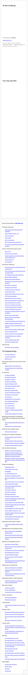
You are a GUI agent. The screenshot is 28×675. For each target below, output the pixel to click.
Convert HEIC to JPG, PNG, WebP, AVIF (14, 502)
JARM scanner (8, 359)
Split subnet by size (9, 388)
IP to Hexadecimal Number (11, 401)
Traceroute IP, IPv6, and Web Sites (13, 592)
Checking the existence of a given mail (14, 300)
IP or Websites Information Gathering (14, 275)
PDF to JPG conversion (10, 490)
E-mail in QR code (9, 651)
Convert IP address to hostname (13, 309)
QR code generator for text (11, 638)
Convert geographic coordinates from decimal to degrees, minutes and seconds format (15, 627)
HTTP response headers (11, 296)
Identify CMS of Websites (11, 277)
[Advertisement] (14, 22)
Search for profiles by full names (13, 305)
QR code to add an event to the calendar (15, 659)
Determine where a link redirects (13, 298)
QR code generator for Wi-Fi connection (15, 653)
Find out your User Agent (11, 253)
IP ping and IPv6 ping (10, 590)
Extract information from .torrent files (14, 482)
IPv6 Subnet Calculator (10, 377)
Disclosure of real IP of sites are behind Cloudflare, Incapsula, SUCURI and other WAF (15, 460)
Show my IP (8, 251)
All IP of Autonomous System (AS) (13, 242)
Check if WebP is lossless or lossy (13, 510)
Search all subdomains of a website (13, 567)
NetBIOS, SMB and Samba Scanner (13, 323)
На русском (8, 671)
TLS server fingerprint (10, 356)
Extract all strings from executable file (14, 614)
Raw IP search (8, 666)
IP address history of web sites (12, 289)
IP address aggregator (10, 381)
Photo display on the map (11, 469)
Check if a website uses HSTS (12, 340)
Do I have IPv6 (8, 262)
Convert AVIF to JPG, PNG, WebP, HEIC (14, 516)
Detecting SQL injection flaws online (14, 535)
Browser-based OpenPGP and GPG (13, 445)
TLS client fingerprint (10, 354)
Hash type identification (11, 597)
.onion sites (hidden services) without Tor (15, 321)
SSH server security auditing (12, 347)
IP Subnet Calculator (10, 375)
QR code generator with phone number (14, 642)
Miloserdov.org (19, 223)
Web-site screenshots (10, 494)
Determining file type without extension (15, 612)
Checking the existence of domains (13, 307)
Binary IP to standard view (11, 390)
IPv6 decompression (10, 408)
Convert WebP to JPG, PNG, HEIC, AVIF (14, 508)
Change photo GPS (9, 467)
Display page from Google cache (13, 366)
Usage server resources (11, 664)
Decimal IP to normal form (11, 394)
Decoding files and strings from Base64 (14, 443)
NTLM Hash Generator (10, 600)
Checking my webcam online (12, 496)
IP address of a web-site (11, 287)
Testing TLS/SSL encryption (11, 554)
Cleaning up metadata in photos (13, 475)
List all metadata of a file (11, 473)
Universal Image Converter (11, 484)
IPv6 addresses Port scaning (12, 552)
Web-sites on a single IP (11, 285)
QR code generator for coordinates (13, 640)
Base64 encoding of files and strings (14, 441)
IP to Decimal (8, 397)
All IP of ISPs (8, 238)
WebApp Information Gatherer (12, 279)
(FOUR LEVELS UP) (7, 40)
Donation (7, 668)
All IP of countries (9, 236)
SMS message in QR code (11, 648)
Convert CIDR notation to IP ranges (13, 414)
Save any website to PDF (11, 331)
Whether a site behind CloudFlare (13, 450)
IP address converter (10, 379)
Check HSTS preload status (11, 342)
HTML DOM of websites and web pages (14, 329)
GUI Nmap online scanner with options (14, 550)
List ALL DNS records (10, 292)
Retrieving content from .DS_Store (13, 620)
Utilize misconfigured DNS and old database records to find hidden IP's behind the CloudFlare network (14, 454)
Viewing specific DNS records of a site (14, 294)
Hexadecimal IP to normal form (12, 399)
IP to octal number (9, 405)
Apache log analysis (10, 588)
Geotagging (8, 471)
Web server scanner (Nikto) (11, 544)
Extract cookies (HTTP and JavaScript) (14, 334)
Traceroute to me (9, 259)
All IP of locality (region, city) (12, 233)
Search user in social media (11, 315)
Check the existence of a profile (12, 302)
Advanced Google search (11, 431)
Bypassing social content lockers (13, 426)
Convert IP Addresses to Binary (12, 392)
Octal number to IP (9, 403)
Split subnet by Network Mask (12, 386)
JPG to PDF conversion (10, 492)
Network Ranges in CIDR (11, 384)
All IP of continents (9, 240)
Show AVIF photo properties (12, 519)
